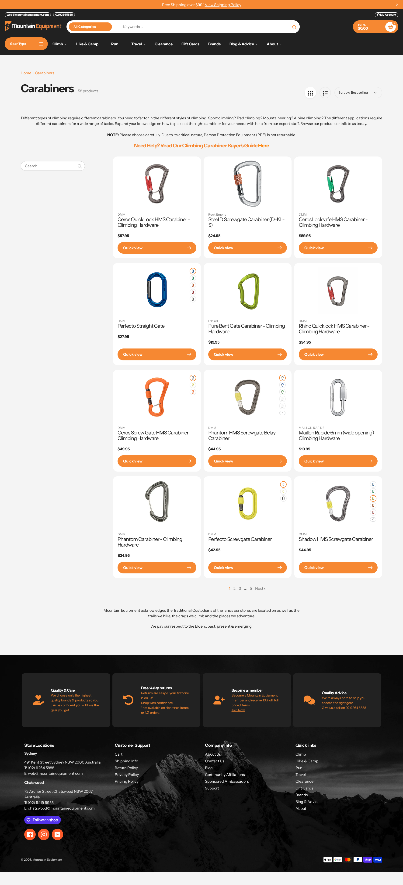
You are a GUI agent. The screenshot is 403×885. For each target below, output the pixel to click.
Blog (209, 767)
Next (259, 588)
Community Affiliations (225, 774)
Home (26, 73)
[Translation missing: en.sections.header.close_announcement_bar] (397, 4)
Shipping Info (126, 761)
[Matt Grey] (283, 498)
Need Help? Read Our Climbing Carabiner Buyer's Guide (201, 145)
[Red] (193, 292)
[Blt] (282, 378)
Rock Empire (217, 214)
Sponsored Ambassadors (227, 781)
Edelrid (213, 321)
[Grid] (310, 92)
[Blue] (193, 271)
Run (298, 767)
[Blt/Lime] (193, 378)
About (300, 808)
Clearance (304, 781)
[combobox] (53, 166)
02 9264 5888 (64, 14)
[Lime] (193, 385)
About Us (213, 754)
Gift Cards (304, 788)
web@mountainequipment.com (28, 14)
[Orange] (193, 285)
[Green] (193, 278)
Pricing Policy (127, 781)
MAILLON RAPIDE (311, 428)
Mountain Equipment (47, 859)
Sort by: (344, 92)
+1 (282, 413)
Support (212, 788)
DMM (121, 214)
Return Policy (126, 767)
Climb (300, 754)
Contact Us (214, 761)
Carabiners (44, 73)
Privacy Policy (127, 774)
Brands (301, 795)
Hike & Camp (306, 761)
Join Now (238, 710)
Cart (118, 754)
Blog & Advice (307, 801)
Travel (300, 774)
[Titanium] (193, 299)
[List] (325, 92)
